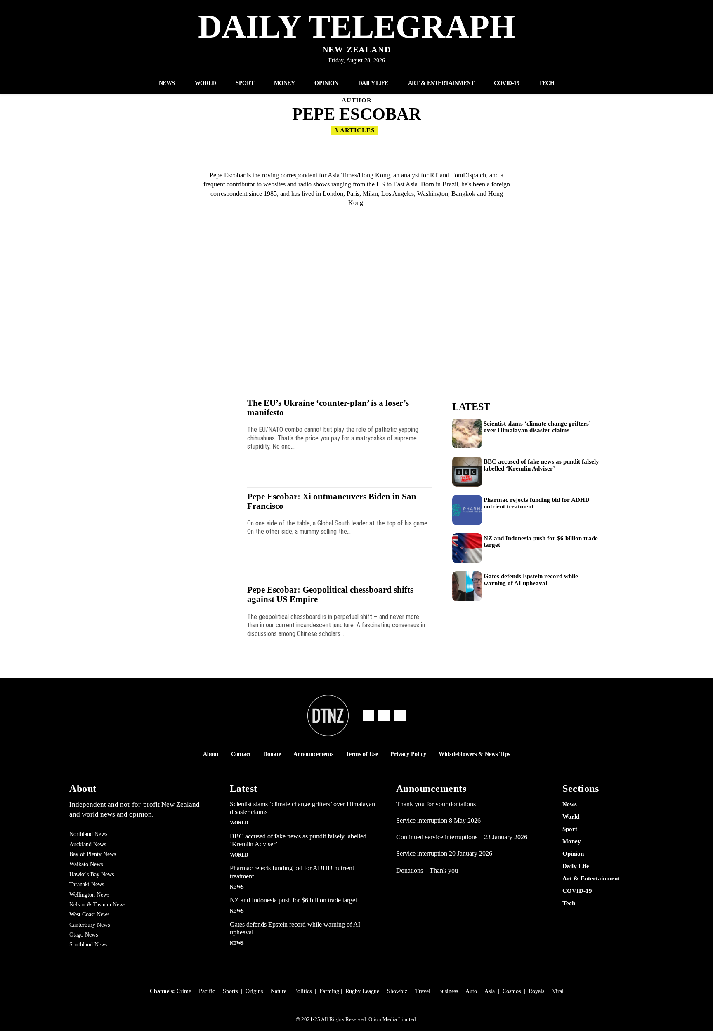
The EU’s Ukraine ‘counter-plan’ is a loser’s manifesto (328, 407)
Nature (278, 991)
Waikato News (86, 864)
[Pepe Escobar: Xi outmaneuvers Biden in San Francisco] (175, 526)
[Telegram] (368, 715)
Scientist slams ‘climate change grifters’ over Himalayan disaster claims (537, 427)
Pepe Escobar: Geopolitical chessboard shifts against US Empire (330, 594)
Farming (329, 991)
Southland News (88, 945)
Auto (471, 991)
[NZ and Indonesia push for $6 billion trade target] (467, 548)
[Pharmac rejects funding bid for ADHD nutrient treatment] (467, 510)
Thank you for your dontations (436, 803)
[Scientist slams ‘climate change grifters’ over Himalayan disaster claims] (467, 434)
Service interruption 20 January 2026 (444, 853)
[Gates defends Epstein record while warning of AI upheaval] (467, 586)
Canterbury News (89, 925)
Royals (536, 991)
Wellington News (89, 895)
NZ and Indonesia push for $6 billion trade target (541, 541)
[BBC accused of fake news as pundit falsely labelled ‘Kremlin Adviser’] (467, 472)
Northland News (88, 834)
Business (448, 991)
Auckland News (87, 844)
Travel (422, 991)
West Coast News (89, 914)
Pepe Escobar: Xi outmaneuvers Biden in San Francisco (331, 501)
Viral (558, 991)
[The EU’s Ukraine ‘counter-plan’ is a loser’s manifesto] (175, 432)
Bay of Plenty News (92, 854)
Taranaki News (86, 884)
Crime (184, 991)
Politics (303, 991)
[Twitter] (384, 715)
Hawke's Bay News (91, 874)
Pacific (207, 991)
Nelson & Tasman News (97, 905)
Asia (489, 991)
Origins (254, 991)
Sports (230, 991)
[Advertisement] (356, 306)
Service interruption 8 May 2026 (438, 820)
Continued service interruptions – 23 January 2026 (461, 836)
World (239, 823)
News (237, 887)
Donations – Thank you (427, 870)
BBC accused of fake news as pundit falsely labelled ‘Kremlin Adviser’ (541, 465)
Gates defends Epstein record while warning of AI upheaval (531, 579)
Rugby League (362, 991)
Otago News (83, 935)
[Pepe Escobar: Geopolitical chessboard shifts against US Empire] (175, 619)
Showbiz (397, 991)
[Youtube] (400, 715)
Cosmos (512, 991)
